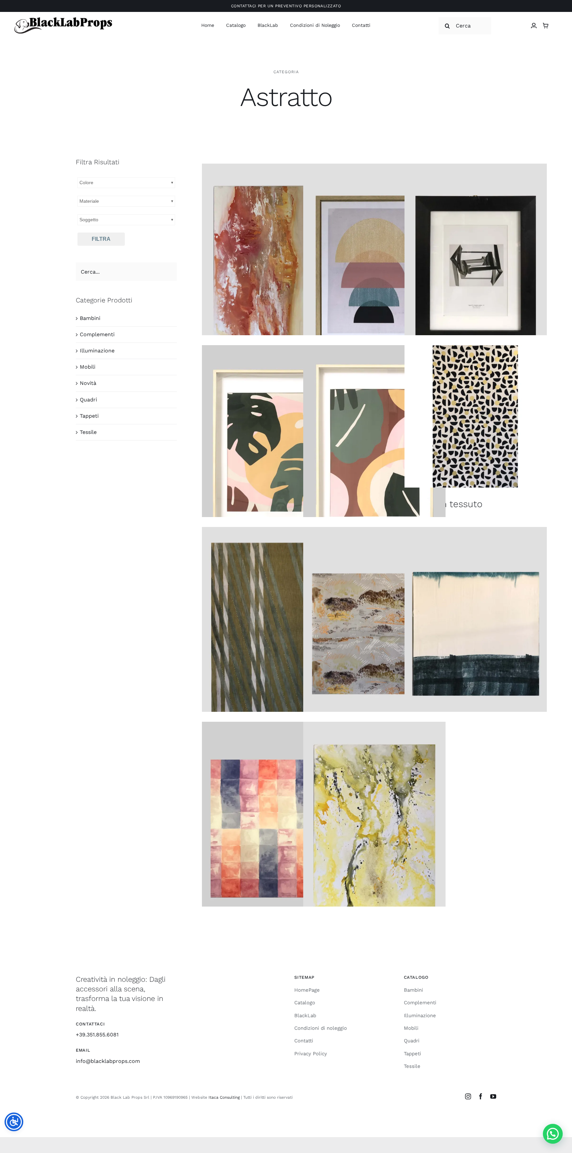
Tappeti (89, 416)
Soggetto (88, 219)
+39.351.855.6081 (97, 1034)
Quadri (88, 399)
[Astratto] (273, 270)
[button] (553, 1134)
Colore (86, 182)
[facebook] (481, 1096)
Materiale (89, 201)
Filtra (101, 239)
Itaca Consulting (224, 1097)
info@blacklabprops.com (108, 1061)
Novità (88, 383)
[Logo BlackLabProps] (63, 18)
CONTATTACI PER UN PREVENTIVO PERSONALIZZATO (286, 6)
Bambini (90, 318)
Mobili (87, 367)
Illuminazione (97, 350)
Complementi (97, 334)
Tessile (88, 432)
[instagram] (468, 1096)
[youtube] (493, 1096)
